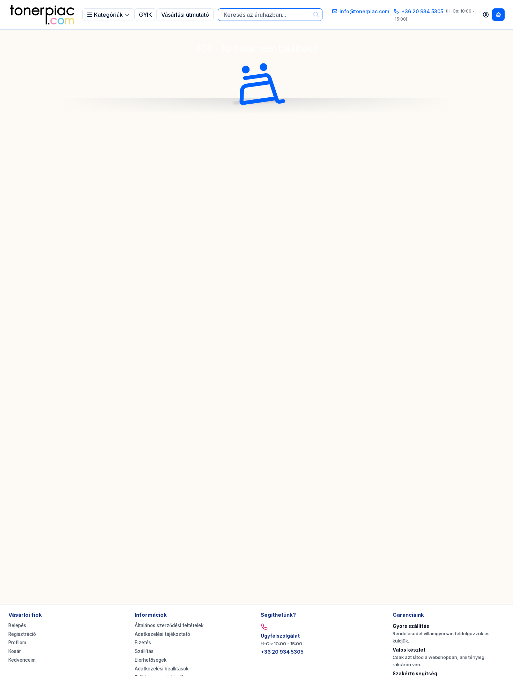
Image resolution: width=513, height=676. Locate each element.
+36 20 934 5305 (422, 11)
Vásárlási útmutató (185, 14)
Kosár (14, 651)
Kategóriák (108, 14)
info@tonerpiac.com (364, 11)
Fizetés (143, 642)
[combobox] (270, 14)
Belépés (17, 625)
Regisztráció (22, 634)
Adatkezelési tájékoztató (162, 634)
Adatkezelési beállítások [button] (161, 668)
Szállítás (144, 651)
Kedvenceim (22, 660)
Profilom (17, 642)
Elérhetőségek (150, 660)
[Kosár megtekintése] (498, 14)
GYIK (145, 14)
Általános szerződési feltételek (169, 625)
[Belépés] (485, 14)
